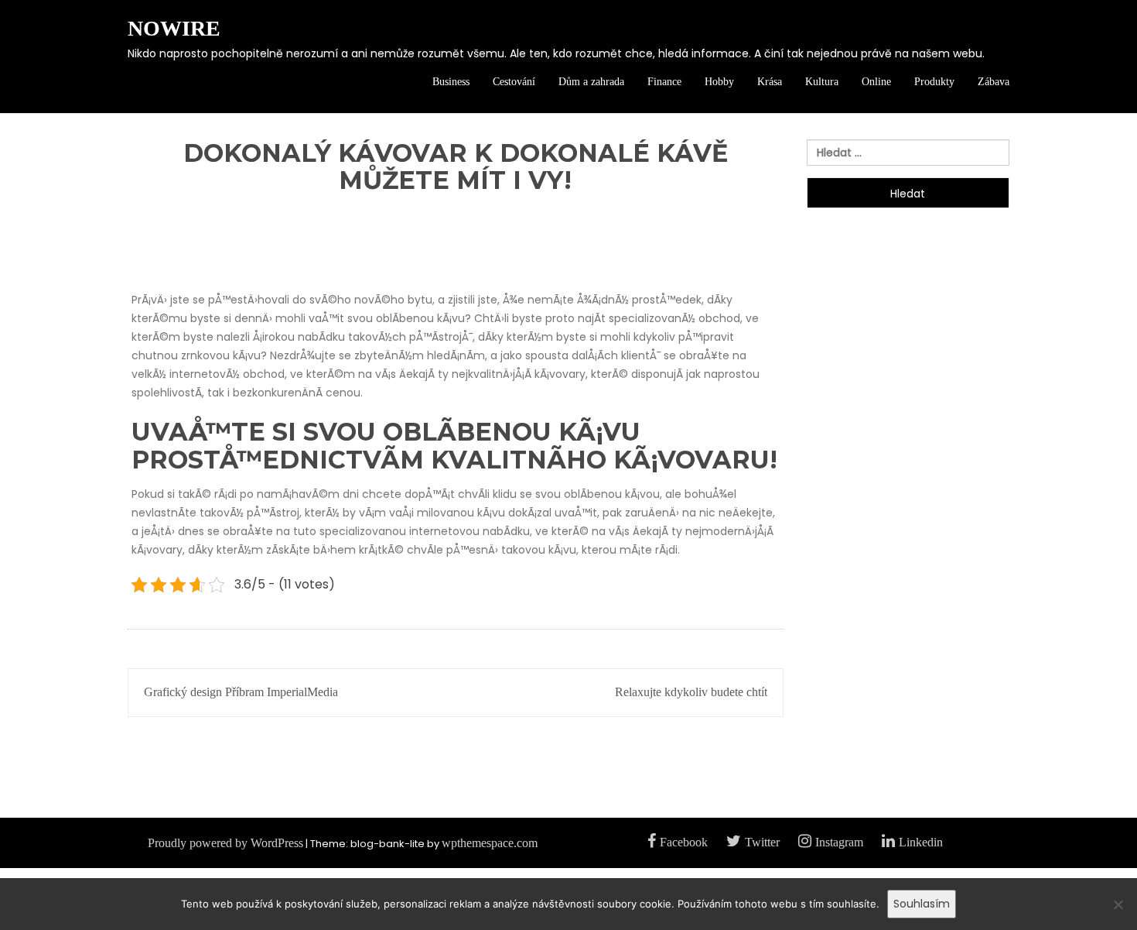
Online (876, 82)
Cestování (514, 82)
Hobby (719, 82)
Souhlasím (921, 903)
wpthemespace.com (490, 842)
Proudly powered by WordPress (225, 842)
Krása (769, 82)
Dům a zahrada (591, 82)
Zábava (993, 82)
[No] (1117, 911)
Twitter (762, 842)
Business (450, 82)
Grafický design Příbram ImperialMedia (241, 691)
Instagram (839, 842)
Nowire (174, 28)
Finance (664, 82)
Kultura (821, 82)
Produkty (934, 82)
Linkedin (921, 842)
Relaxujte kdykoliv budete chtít (691, 691)
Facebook (684, 842)
